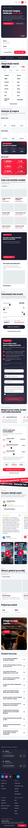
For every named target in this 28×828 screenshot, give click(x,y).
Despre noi (4, 783)
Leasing (16, 788)
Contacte (3, 788)
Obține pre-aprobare (13, 327)
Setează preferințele (9, 825)
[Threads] (10, 776)
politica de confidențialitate (12, 395)
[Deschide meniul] (25, 2)
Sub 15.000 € (4, 808)
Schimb (16, 791)
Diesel (4, 70)
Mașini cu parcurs (5, 805)
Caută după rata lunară (14, 331)
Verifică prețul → (7, 285)
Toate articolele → (6, 576)
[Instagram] (6, 776)
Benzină (23, 70)
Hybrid (17, 70)
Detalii (6, 384)
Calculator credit (19, 786)
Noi (22, 66)
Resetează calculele (14, 473)
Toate (5, 66)
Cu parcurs (14, 66)
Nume (5, 368)
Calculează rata (8, 22)
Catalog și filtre (8, 52)
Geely (16, 803)
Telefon (6, 373)
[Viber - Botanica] (24, 766)
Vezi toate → (5, 186)
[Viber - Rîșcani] (24, 755)
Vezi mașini (19, 52)
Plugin (10, 70)
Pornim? (6, 631)
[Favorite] (19, 2)
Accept (22, 825)
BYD (16, 800)
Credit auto (17, 783)
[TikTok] (14, 776)
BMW (16, 811)
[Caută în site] (16, 2)
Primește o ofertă (8, 257)
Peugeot (17, 805)
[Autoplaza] (7, 2)
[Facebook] (2, 776)
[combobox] (7, 376)
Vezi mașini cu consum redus (13, 469)
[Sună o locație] (22, 2)
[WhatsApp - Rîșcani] (20, 755)
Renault (16, 808)
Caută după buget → (9, 25)
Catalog (3, 800)
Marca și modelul (8, 379)
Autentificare (18, 794)
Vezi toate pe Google (9, 509)
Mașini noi (3, 803)
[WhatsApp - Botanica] (20, 766)
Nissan (16, 813)
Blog (2, 786)
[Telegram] (18, 776)
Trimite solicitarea (13, 399)
